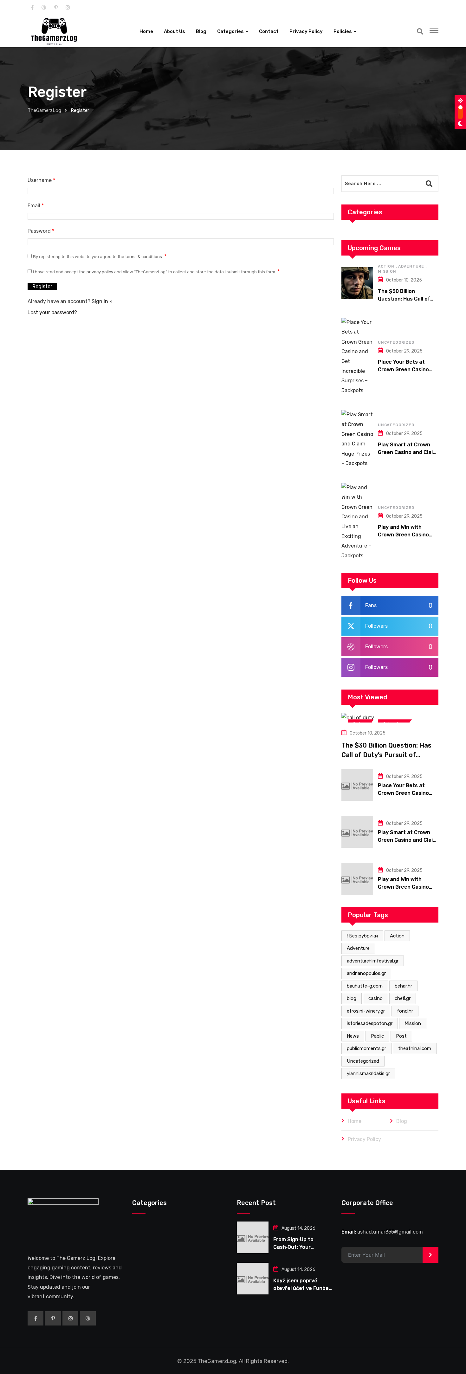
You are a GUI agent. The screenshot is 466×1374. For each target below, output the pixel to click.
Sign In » (102, 301)
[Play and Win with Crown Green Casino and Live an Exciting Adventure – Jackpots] (357, 521)
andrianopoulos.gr (366, 973)
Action (386, 266)
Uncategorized (396, 342)
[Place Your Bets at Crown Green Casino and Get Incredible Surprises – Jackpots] (357, 356)
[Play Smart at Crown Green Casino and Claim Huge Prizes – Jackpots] (357, 439)
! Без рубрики (362, 936)
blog (351, 998)
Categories (230, 31)
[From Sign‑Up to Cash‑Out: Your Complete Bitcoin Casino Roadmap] (253, 1238)
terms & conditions (143, 256)
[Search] (420, 31)
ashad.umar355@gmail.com (390, 1232)
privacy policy (100, 271)
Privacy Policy (306, 31)
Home (146, 31)
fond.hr (405, 1011)
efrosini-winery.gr (366, 1011)
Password (41, 231)
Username (41, 180)
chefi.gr (403, 998)
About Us (174, 31)
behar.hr (403, 986)
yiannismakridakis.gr (368, 1073)
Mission (387, 271)
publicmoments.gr (366, 1048)
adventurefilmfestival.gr (372, 961)
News (353, 1036)
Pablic (377, 1036)
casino (375, 998)
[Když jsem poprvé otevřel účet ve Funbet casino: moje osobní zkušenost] (253, 1279)
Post (401, 1036)
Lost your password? (52, 312)
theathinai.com (414, 1048)
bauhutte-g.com (365, 986)
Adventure (411, 266)
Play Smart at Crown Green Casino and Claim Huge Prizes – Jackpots (407, 452)
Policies (342, 31)
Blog (201, 31)
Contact (269, 31)
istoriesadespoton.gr (369, 1023)
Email (36, 206)
